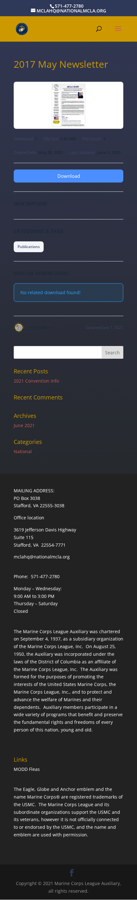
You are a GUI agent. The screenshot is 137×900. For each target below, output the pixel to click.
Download (68, 176)
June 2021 (24, 425)
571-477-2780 (69, 6)
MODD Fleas (27, 769)
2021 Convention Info (36, 381)
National (23, 451)
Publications (29, 246)
